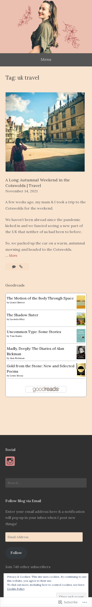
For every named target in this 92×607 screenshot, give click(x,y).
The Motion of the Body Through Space (40, 298)
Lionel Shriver (17, 302)
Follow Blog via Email (23, 501)
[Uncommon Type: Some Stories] (81, 341)
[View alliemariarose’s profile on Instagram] (10, 461)
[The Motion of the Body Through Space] (81, 307)
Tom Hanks (16, 336)
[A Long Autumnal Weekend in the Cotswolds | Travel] (21, 266)
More (13, 256)
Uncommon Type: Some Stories (34, 331)
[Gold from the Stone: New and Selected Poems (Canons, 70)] (81, 375)
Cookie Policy (16, 588)
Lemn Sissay (16, 375)
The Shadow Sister (22, 315)
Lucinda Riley (17, 319)
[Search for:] (46, 483)
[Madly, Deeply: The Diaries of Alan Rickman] (81, 358)
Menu (46, 59)
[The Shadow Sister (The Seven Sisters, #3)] (81, 324)
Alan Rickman (17, 358)
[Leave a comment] (14, 266)
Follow (16, 552)
